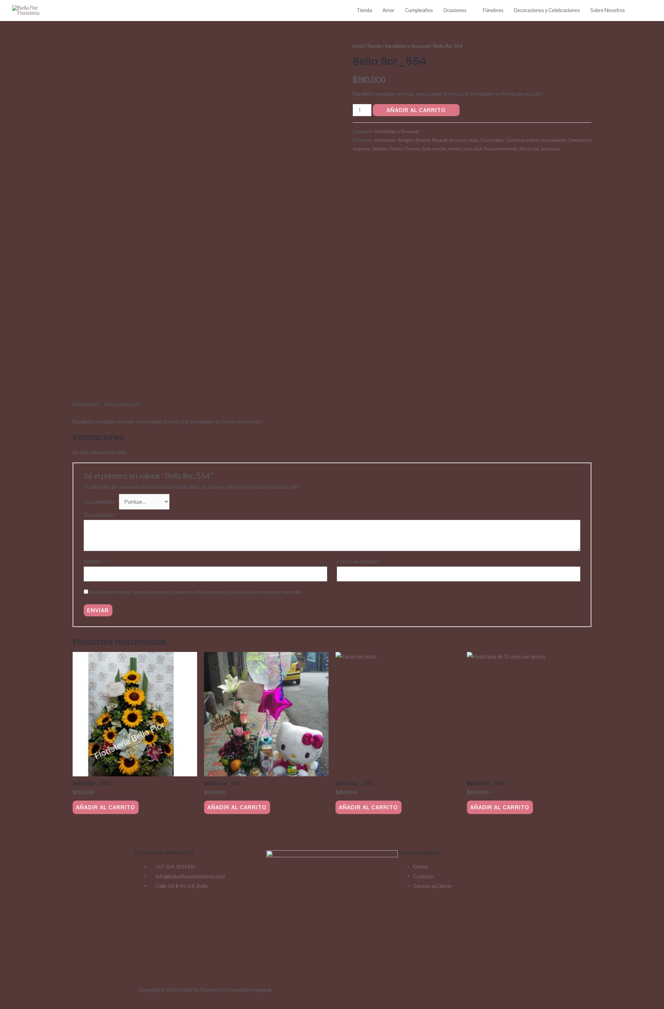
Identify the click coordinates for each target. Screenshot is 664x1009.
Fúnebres (493, 10)
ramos (454, 149)
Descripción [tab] (85, 404)
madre (439, 149)
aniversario (385, 140)
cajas (473, 140)
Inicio (358, 46)
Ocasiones (455, 10)
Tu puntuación (101, 501)
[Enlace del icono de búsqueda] (644, 10)
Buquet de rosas (448, 140)
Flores (396, 149)
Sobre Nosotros (607, 10)
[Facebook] (143, 914)
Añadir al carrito (416, 110)
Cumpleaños (419, 10)
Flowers (412, 149)
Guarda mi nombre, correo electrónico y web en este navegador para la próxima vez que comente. (196, 592)
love (426, 149)
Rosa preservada (500, 149)
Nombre (94, 561)
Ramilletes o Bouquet (407, 46)
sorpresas (550, 149)
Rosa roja (529, 149)
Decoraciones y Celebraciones (547, 10)
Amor (388, 10)
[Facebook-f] (362, 993)
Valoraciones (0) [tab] (122, 404)
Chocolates (492, 140)
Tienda (364, 10)
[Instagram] (161, 914)
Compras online (522, 140)
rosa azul (472, 149)
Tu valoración (100, 515)
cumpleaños (553, 140)
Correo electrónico (359, 561)
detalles (380, 149)
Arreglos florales (414, 140)
